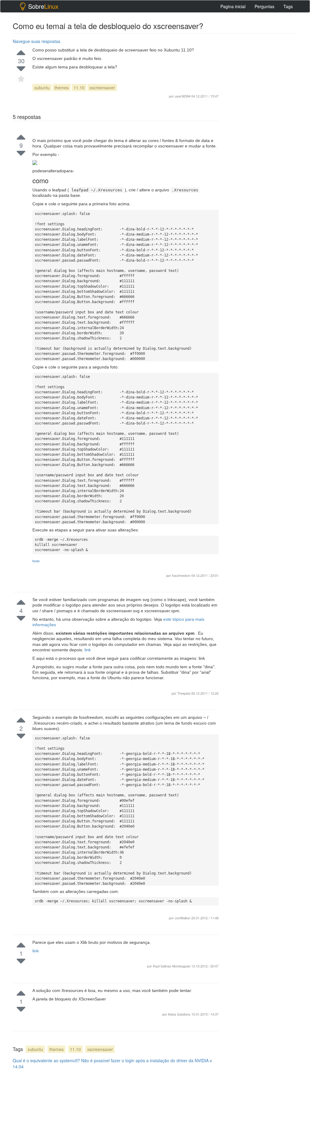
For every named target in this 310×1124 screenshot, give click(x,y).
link (87, 649)
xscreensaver (102, 87)
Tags (288, 6)
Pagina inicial (233, 6)
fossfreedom (181, 575)
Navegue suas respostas (36, 41)
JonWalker (183, 917)
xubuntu (42, 87)
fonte (36, 561)
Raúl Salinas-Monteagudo (172, 966)
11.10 (79, 87)
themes (61, 87)
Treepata (184, 693)
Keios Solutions (179, 1014)
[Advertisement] (268, 618)
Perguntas (264, 6)
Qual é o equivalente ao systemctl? (46, 1060)
